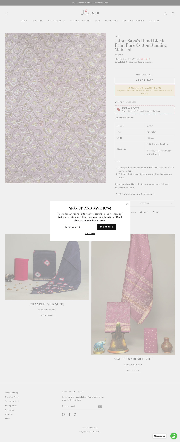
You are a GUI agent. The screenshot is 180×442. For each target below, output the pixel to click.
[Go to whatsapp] (173, 436)
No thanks (90, 233)
